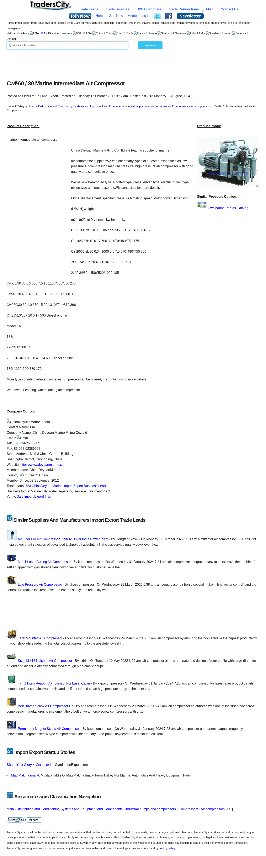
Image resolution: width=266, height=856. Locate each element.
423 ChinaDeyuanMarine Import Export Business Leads (66, 486)
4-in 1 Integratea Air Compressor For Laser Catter (54, 683)
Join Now (116, 15)
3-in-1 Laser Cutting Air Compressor (44, 562)
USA (42, 33)
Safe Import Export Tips (34, 496)
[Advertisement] (107, 63)
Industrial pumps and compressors (150, 809)
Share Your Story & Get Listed (29, 765)
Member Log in (139, 15)
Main (10, 809)
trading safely (167, 848)
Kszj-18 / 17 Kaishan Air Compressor (45, 660)
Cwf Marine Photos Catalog (228, 208)
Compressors (188, 809)
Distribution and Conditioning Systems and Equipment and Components (70, 809)
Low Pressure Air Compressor (40, 584)
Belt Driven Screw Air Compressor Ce (45, 706)
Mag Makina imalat (25, 775)
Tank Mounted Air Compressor (40, 638)
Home (100, 15)
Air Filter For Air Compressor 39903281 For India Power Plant (63, 539)
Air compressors (213, 809)
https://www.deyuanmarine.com (43, 464)
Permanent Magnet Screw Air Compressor (49, 729)
